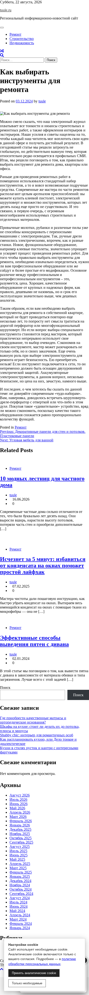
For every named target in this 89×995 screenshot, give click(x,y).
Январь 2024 (19, 928)
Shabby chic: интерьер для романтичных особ (36, 735)
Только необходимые (27, 983)
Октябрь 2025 (20, 838)
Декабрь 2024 (20, 881)
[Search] (2, 55)
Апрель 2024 (19, 915)
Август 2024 (19, 898)
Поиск (5, 688)
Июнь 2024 (18, 906)
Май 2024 (17, 911)
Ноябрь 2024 (19, 885)
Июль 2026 (18, 799)
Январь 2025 (19, 876)
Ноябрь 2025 (19, 834)
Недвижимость (21, 43)
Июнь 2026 (18, 804)
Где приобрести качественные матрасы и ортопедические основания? (33, 720)
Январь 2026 (19, 825)
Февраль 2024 (20, 924)
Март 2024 (18, 919)
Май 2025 (17, 859)
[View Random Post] (2, 51)
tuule (42, 101)
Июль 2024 (18, 902)
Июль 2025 (18, 851)
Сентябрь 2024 (21, 894)
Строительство (21, 39)
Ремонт (15, 34)
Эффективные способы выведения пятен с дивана (34, 641)
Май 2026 (17, 808)
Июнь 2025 (18, 855)
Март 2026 (18, 817)
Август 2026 (19, 795)
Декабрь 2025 (20, 829)
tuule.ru (5, 10)
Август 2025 (19, 847)
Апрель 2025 (19, 864)
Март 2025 (18, 868)
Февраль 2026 (20, 821)
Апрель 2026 (19, 812)
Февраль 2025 (20, 872)
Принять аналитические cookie (34, 973)
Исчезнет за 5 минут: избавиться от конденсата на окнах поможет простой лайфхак (42, 565)
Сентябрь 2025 (21, 842)
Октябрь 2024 (20, 889)
